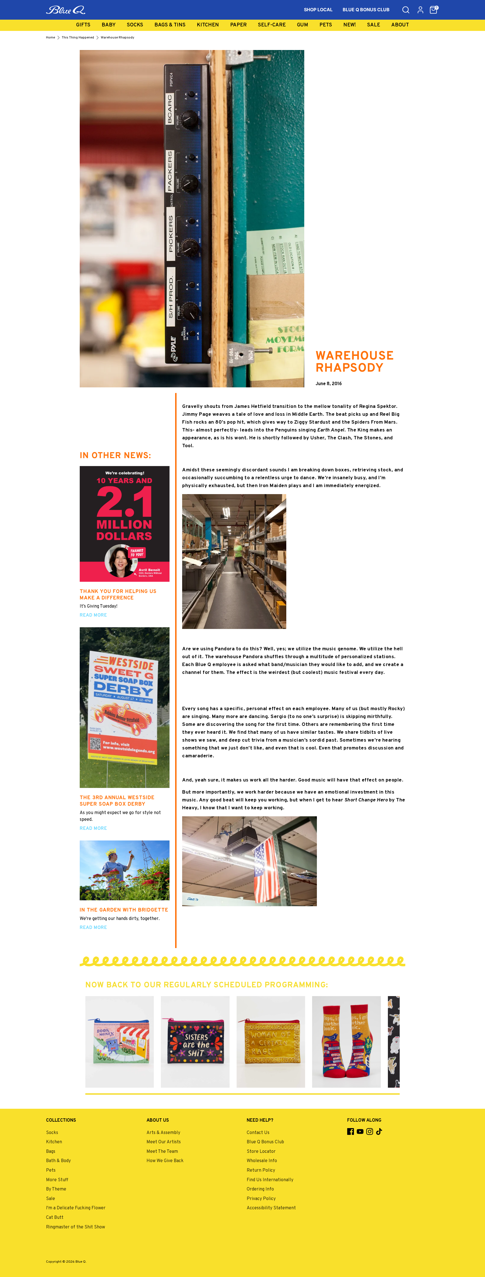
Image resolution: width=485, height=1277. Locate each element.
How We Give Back (165, 1161)
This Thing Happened (78, 37)
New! (349, 25)
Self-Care (272, 25)
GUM (302, 25)
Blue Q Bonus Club (265, 1142)
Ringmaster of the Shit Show (75, 1227)
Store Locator (261, 1152)
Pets (325, 25)
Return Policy (261, 1170)
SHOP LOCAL (318, 9)
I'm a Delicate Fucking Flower (76, 1208)
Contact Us (258, 1133)
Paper (238, 25)
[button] (433, 9)
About (400, 25)
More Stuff (57, 1180)
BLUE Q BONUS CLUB (366, 9)
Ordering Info (260, 1189)
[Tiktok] (379, 1131)
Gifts (83, 25)
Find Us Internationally (270, 1180)
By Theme (56, 1189)
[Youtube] (360, 1131)
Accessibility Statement (271, 1208)
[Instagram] (369, 1131)
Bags (50, 1152)
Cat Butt (54, 1218)
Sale (373, 25)
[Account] (420, 9)
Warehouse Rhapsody (117, 37)
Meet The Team (162, 1152)
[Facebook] (350, 1131)
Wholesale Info (262, 1161)
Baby (109, 25)
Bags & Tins (170, 25)
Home (50, 37)
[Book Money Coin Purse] (119, 1042)
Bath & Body (58, 1161)
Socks (135, 25)
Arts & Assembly (163, 1133)
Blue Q (81, 1262)
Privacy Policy (261, 1199)
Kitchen (208, 25)
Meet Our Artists (164, 1142)
